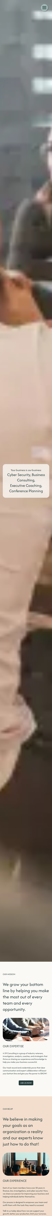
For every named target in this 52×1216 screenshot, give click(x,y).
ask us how (26, 1082)
